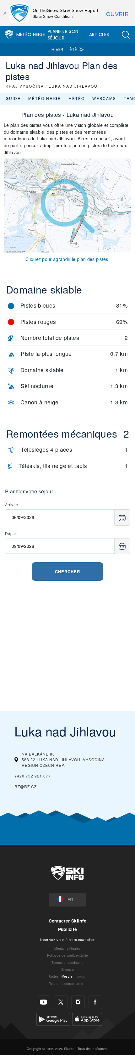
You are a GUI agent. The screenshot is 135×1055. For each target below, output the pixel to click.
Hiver (57, 49)
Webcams (104, 98)
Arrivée (11, 504)
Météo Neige (30, 34)
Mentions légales (67, 948)
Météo (76, 98)
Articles (99, 34)
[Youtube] (43, 1002)
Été (73, 49)
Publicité (67, 929)
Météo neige (44, 98)
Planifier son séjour (63, 34)
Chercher (67, 571)
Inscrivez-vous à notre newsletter (67, 939)
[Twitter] (61, 1002)
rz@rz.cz (25, 786)
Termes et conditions (67, 962)
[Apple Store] (87, 1018)
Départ (11, 533)
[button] (125, 34)
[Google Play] (53, 1018)
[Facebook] (95, 1002)
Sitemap (67, 969)
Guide (13, 98)
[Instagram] (78, 1002)
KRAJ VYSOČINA (25, 86)
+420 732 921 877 (32, 775)
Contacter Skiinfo (67, 921)
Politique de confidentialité (67, 955)
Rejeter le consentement (67, 983)
